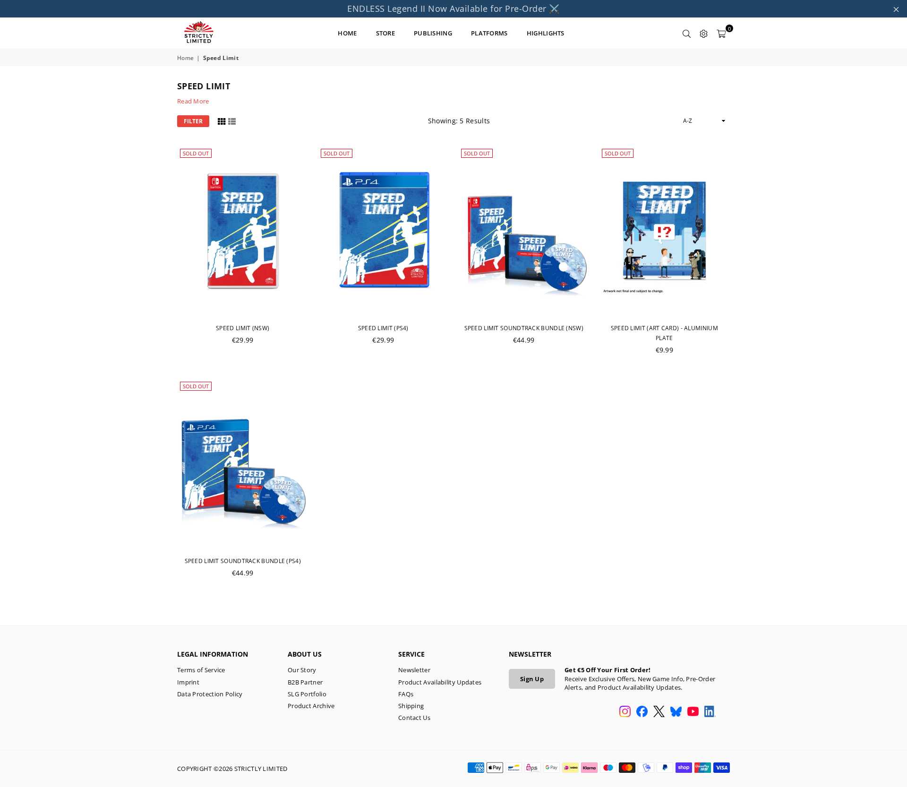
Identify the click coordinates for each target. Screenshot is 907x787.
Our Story (302, 670)
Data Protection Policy (210, 694)
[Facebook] (642, 712)
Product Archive (311, 705)
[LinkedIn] (710, 712)
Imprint (188, 682)
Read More (193, 101)
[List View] (232, 120)
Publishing (433, 33)
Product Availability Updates (439, 682)
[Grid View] (221, 120)
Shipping (411, 705)
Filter (193, 121)
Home (185, 58)
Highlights (546, 33)
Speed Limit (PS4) (383, 328)
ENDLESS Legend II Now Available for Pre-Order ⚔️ (453, 8)
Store (385, 33)
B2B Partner (305, 682)
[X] (659, 712)
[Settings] (703, 33)
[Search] (686, 33)
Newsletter (414, 670)
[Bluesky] (676, 712)
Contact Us (414, 717)
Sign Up (532, 679)
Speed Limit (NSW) (242, 328)
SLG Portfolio (307, 694)
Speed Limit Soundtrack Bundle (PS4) (243, 561)
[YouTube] (693, 712)
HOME (347, 33)
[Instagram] (625, 712)
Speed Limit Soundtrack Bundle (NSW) (524, 328)
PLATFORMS (489, 33)
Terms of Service (201, 670)
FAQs (405, 694)
